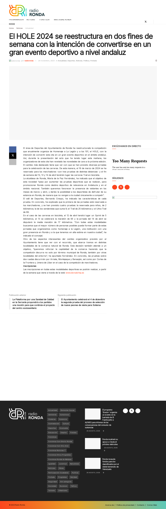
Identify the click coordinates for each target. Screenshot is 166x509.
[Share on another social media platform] (12, 162)
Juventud (63, 464)
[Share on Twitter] (12, 156)
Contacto (140, 505)
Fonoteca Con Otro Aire (58, 446)
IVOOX (12, 24)
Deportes (71, 61)
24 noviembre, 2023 (46, 61)
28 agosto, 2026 (93, 431)
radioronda (29, 61)
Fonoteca (52, 437)
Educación (52, 432)
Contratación (53, 424)
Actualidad (29, 28)
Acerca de (109, 505)
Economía (64, 428)
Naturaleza (74, 464)
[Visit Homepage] (27, 9)
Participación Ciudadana (58, 473)
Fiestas (73, 432)
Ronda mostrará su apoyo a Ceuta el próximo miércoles (110, 441)
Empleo (64, 432)
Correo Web (152, 505)
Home (11, 28)
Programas (62, 477)
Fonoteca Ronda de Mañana (59, 459)
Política (86, 61)
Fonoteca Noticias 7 (56, 450)
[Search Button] (156, 21)
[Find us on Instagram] (150, 21)
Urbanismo (62, 490)
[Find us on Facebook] (141, 21)
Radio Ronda (20, 505)
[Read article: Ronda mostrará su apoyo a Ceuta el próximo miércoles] (93, 443)
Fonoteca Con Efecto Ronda (60, 441)
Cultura (66, 424)
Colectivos (64, 415)
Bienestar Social (68, 410)
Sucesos (63, 486)
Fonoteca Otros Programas (59, 455)
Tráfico (74, 486)
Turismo (51, 490)
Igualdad (51, 464)
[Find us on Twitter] (146, 21)
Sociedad (52, 486)
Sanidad (73, 477)
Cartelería (52, 415)
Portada (93, 61)
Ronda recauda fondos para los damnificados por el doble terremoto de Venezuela (110, 464)
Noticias (19, 28)
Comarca (52, 419)
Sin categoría (65, 482)
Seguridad (52, 482)
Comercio (63, 419)
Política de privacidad (125, 505)
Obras (61, 468)
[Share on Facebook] (12, 149)
